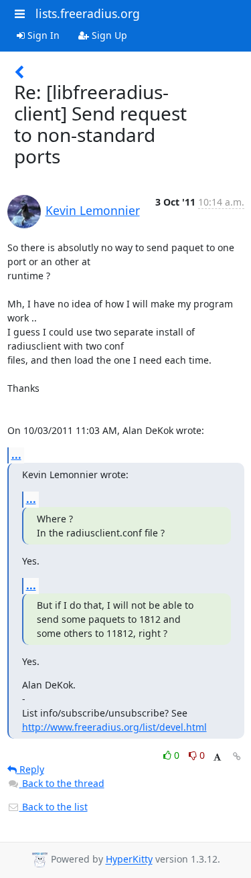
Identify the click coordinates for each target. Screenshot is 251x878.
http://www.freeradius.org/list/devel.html (114, 727)
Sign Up (108, 35)
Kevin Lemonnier (93, 210)
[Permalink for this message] (237, 756)
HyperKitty (129, 859)
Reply (30, 769)
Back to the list (53, 806)
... (16, 454)
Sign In (42, 35)
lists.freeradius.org (87, 13)
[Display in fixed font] (217, 757)
